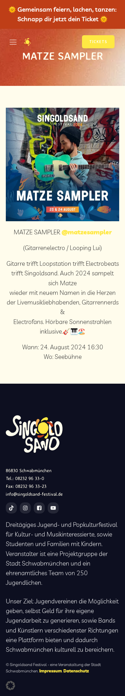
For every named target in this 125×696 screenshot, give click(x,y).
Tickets (98, 41)
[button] (10, 685)
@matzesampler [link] (87, 232)
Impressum (50, 670)
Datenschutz (76, 670)
